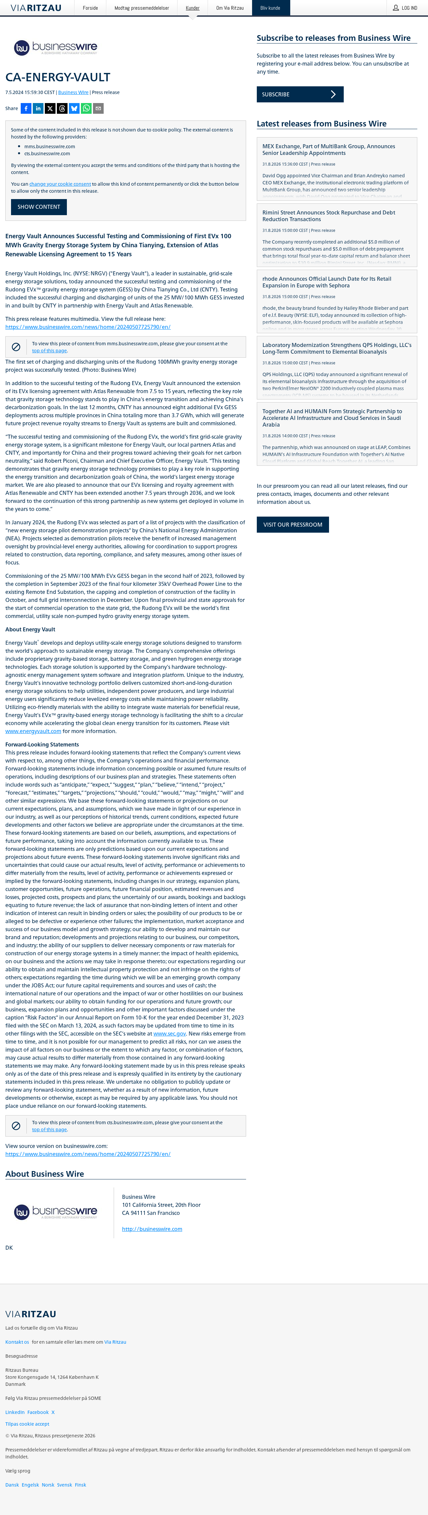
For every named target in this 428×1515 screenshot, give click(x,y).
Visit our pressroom (292, 524)
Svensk (64, 1485)
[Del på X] (50, 109)
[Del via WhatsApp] (86, 109)
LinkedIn (15, 1412)
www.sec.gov (169, 1034)
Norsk (48, 1485)
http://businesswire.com (152, 1229)
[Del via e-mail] (98, 109)
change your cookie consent (60, 184)
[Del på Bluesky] (74, 109)
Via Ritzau (115, 1342)
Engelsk (30, 1485)
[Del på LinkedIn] (38, 109)
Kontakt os (17, 1342)
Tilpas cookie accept (27, 1424)
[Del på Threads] (62, 109)
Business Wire (73, 92)
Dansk (12, 1485)
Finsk (80, 1485)
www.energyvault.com (33, 731)
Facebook (38, 1412)
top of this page (49, 350)
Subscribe (276, 94)
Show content (39, 206)
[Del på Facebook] (26, 109)
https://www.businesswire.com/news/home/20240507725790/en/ (88, 327)
